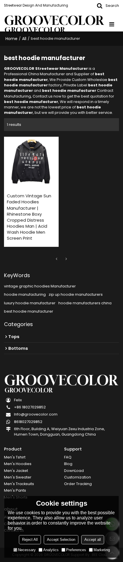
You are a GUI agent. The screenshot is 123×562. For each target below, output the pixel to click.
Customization (77, 477)
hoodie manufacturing (25, 294)
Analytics (51, 550)
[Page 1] (56, 259)
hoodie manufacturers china (85, 303)
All (24, 38)
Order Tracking (78, 483)
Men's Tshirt (14, 457)
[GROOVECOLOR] (54, 20)
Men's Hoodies (17, 463)
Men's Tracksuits (19, 483)
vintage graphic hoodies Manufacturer (40, 286)
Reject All (30, 539)
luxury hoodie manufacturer (29, 303)
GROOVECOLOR (35, 30)
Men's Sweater (17, 477)
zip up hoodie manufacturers (76, 294)
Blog (68, 463)
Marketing (102, 550)
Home (11, 38)
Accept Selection (61, 539)
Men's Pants (15, 490)
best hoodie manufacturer (28, 311)
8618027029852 (28, 421)
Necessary (27, 550)
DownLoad (74, 470)
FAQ (68, 457)
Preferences (76, 550)
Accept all (92, 539)
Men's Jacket (16, 470)
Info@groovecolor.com (35, 414)
